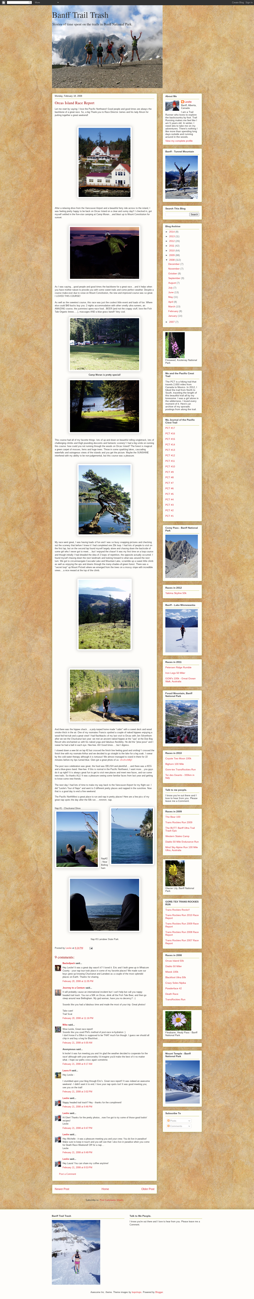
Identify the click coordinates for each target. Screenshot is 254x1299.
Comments (176, 1126)
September (174, 278)
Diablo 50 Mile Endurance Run (182, 841)
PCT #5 (169, 494)
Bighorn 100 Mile (174, 764)
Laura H (67, 1070)
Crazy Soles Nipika (175, 982)
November (174, 268)
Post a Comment (67, 1174)
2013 (172, 236)
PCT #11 (170, 461)
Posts (173, 1120)
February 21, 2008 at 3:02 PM (77, 1091)
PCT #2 (169, 510)
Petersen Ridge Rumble (178, 667)
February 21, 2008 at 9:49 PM (77, 1152)
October (173, 273)
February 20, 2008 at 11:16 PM (78, 1018)
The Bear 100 (172, 816)
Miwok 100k (171, 971)
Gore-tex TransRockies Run (180, 769)
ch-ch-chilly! (126, 760)
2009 (172, 255)
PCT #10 (170, 466)
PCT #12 (170, 455)
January (173, 315)
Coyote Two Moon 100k (178, 758)
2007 (172, 321)
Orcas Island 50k (174, 960)
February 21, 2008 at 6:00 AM (77, 1042)
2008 (172, 259)
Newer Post (62, 1189)
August (172, 282)
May (171, 297)
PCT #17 (170, 428)
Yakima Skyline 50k (175, 593)
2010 (172, 250)
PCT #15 (170, 439)
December (174, 264)
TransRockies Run (175, 999)
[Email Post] (90, 948)
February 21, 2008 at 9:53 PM (77, 1167)
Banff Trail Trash (80, 14)
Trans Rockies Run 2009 (178, 822)
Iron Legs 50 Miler (175, 673)
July (170, 287)
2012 (172, 241)
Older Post (147, 1189)
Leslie (66, 1098)
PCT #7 (169, 482)
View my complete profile (179, 140)
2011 (172, 245)
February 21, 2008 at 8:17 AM (77, 1064)
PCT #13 (170, 449)
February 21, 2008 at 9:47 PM (77, 1128)
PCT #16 (170, 433)
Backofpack (69, 963)
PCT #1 (169, 515)
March (172, 306)
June (171, 292)
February (173, 311)
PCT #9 (169, 472)
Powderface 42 (173, 988)
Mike (65, 1024)
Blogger (159, 1292)
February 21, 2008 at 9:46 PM (77, 1106)
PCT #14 (170, 444)
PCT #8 (169, 477)
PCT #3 (169, 504)
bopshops (137, 1292)
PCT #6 (169, 488)
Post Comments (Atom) (111, 1200)
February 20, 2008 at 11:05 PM (78, 981)
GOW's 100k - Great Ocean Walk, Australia (180, 680)
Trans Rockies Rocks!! (177, 909)
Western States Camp (177, 836)
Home (105, 1189)
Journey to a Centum (74, 987)
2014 (172, 231)
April (171, 301)
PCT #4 (169, 499)
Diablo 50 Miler (173, 966)
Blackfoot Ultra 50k (175, 977)
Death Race (171, 994)
